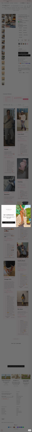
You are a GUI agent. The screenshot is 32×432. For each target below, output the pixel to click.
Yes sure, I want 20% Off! (9, 222)
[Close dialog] (29, 206)
